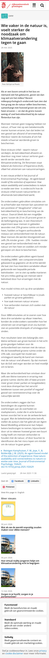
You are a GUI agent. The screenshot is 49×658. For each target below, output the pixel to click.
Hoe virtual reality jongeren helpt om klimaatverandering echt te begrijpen (20, 562)
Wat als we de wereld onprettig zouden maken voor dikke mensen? (21, 528)
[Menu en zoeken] (34, 5)
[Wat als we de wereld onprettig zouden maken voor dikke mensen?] (8, 510)
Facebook (19, 481)
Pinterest (10, 486)
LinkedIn (35, 481)
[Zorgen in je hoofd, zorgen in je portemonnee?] (8, 577)
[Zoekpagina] (42, 5)
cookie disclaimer (14, 653)
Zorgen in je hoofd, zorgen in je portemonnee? (17, 595)
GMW (10, 16)
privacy (43, 650)
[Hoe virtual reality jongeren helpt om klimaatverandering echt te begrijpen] (8, 544)
